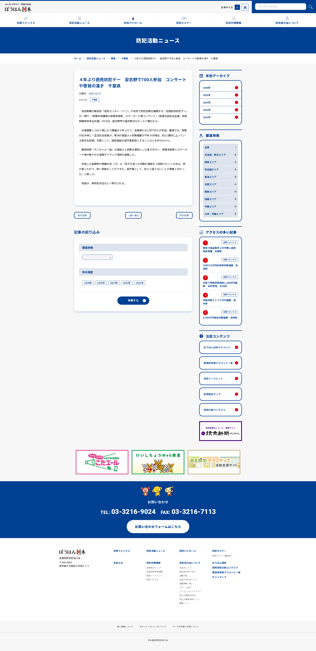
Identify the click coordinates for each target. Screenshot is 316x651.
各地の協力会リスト (188, 579)
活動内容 (183, 576)
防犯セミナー (219, 551)
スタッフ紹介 (185, 587)
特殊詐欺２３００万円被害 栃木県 (219, 299)
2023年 (127, 282)
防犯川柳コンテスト (214, 409)
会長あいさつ (185, 568)
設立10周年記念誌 (187, 595)
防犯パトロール (187, 551)
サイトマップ (219, 577)
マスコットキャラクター (190, 591)
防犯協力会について (190, 563)
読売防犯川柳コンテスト (225, 567)
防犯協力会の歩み (187, 572)
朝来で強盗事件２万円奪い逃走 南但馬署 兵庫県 (220, 247)
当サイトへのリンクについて (153, 626)
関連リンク (184, 603)
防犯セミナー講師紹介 (222, 556)
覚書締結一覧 (185, 583)
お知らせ (118, 563)
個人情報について (125, 626)
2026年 (88, 282)
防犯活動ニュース (155, 551)
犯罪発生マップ (212, 394)
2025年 (101, 282)
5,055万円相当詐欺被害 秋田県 (220, 314)
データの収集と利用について (186, 626)
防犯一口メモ (152, 579)
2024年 (114, 282)
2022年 (140, 282)
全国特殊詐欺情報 (154, 572)
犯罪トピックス (122, 551)
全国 (207, 147)
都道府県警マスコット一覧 (218, 363)
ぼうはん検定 (219, 563)
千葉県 (94, 99)
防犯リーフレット (213, 378)
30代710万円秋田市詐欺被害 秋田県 (220, 264)
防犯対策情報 (153, 563)
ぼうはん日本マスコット (217, 347)
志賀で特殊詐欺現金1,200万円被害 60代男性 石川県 (220, 281)
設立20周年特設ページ (189, 599)
